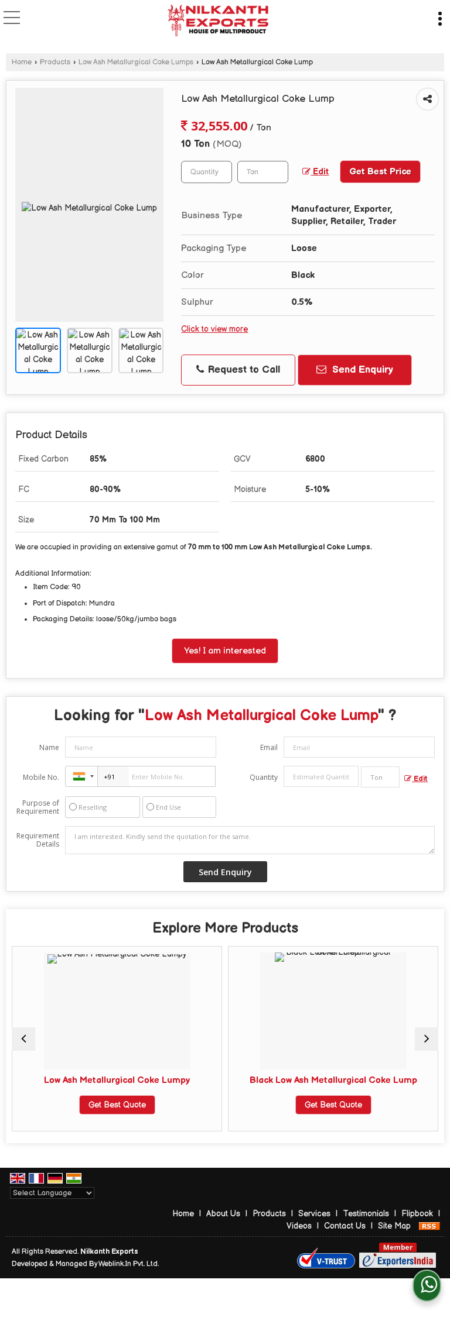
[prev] (23, 1039)
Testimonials (366, 1214)
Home (22, 62)
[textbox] (262, 172)
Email (269, 747)
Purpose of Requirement (37, 807)
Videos (299, 1226)
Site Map (394, 1226)
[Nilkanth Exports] (218, 21)
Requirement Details (37, 840)
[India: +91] (81, 776)
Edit (320, 172)
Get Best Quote (69, 1105)
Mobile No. (41, 777)
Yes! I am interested (225, 650)
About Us (223, 1214)
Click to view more (214, 329)
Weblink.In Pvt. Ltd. (128, 1264)
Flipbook (417, 1214)
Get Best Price (380, 171)
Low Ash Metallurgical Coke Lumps (136, 62)
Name (49, 747)
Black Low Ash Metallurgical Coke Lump (285, 1080)
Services (314, 1214)
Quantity (264, 777)
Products (55, 62)
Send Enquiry (361, 370)
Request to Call (242, 370)
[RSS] (429, 1226)
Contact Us (345, 1226)
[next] (426, 1039)
